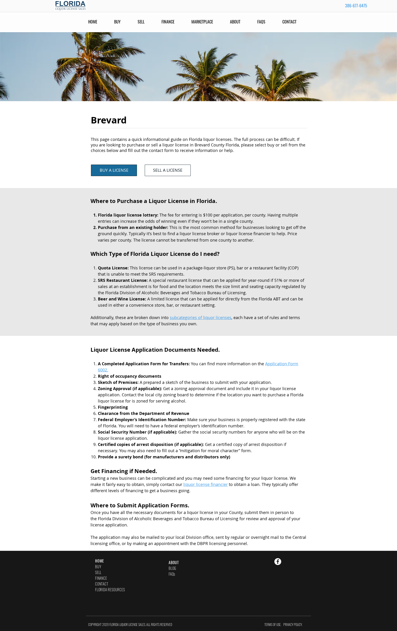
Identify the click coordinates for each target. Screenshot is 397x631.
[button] (267, 21)
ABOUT (174, 562)
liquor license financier (205, 484)
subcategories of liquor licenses (200, 317)
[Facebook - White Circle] (277, 561)
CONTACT (101, 584)
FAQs (172, 574)
